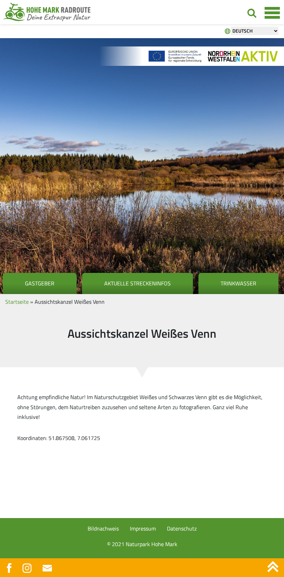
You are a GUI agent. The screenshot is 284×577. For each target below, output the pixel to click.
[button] (15, 561)
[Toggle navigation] (272, 12)
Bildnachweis (103, 528)
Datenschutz (182, 528)
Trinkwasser (238, 283)
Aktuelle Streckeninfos (137, 283)
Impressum (143, 528)
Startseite (17, 302)
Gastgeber (39, 283)
